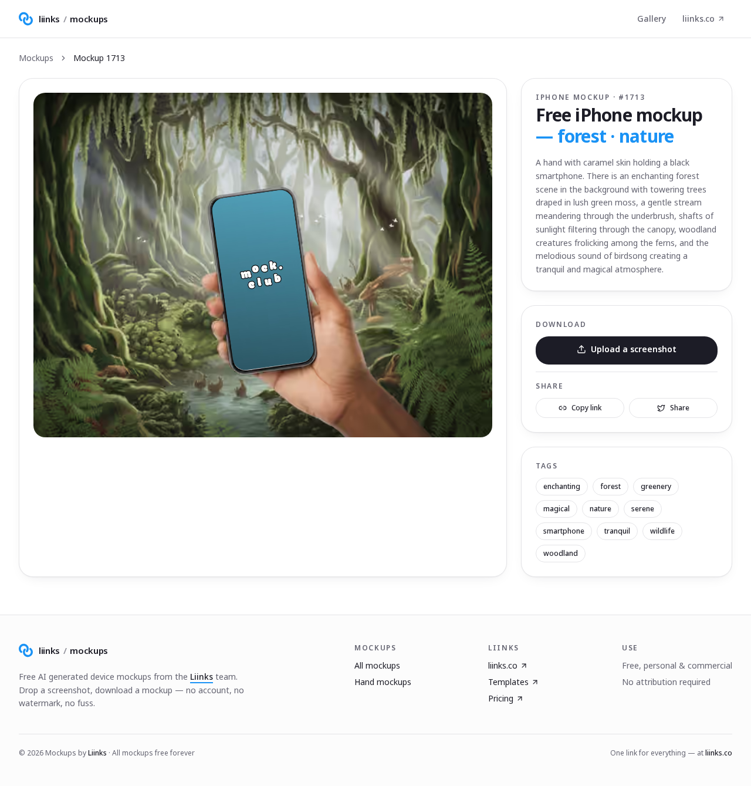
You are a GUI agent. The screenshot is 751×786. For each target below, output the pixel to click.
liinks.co (698, 18)
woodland (560, 553)
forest (610, 486)
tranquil (617, 531)
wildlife (662, 531)
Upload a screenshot (633, 349)
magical (556, 509)
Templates (508, 681)
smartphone (563, 531)
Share (679, 408)
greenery (656, 486)
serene (642, 509)
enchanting (561, 486)
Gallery (651, 18)
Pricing (500, 698)
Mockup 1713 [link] (99, 57)
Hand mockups (382, 681)
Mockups (36, 57)
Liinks (201, 676)
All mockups (377, 665)
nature (600, 509)
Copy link (586, 408)
